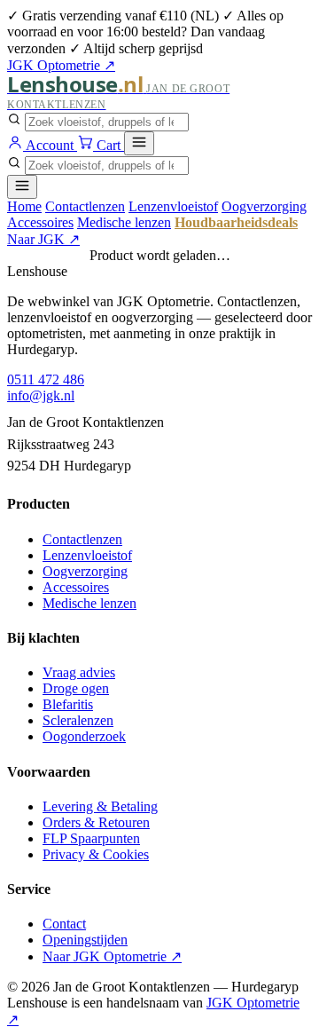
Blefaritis (68, 704)
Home (24, 206)
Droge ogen (76, 688)
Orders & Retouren (96, 822)
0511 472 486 (45, 379)
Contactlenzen (85, 206)
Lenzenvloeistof (173, 206)
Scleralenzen (78, 720)
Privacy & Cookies (96, 854)
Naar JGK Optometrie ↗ (112, 956)
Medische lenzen (124, 222)
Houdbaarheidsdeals (236, 222)
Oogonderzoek (84, 736)
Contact (64, 923)
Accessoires (40, 222)
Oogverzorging (264, 206)
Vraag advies (79, 672)
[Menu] (139, 143)
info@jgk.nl (40, 395)
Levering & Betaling (100, 806)
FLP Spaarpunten (91, 838)
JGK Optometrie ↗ (61, 65)
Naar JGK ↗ (43, 239)
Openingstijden (85, 939)
